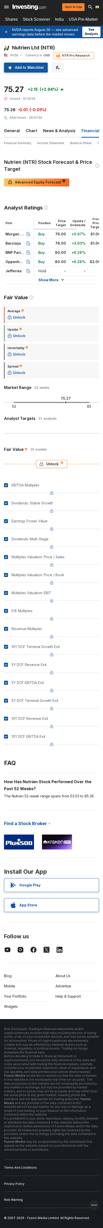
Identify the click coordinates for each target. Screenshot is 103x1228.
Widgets (11, 1006)
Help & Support (68, 996)
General (12, 130)
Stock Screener (36, 19)
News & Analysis (59, 130)
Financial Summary (17, 143)
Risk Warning (13, 1200)
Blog (8, 976)
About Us (63, 976)
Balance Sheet (81, 143)
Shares (11, 19)
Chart (31, 130)
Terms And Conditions (20, 1167)
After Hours (18, 117)
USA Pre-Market (83, 19)
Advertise (63, 986)
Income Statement (50, 143)
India (59, 19)
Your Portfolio (15, 996)
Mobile (9, 986)
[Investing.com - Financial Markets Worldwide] (29, 7)
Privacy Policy (14, 1184)
